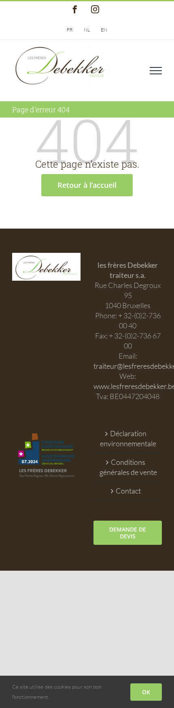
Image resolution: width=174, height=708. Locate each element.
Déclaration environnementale (128, 438)
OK (146, 692)
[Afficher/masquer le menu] (155, 70)
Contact (128, 490)
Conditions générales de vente (128, 467)
